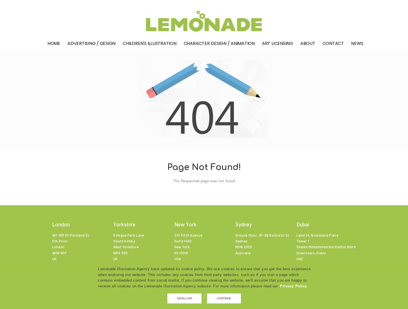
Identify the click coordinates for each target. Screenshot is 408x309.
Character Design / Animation (219, 43)
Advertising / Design (91, 43)
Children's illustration (149, 43)
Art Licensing (277, 43)
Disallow (184, 298)
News (357, 43)
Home (53, 43)
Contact (333, 43)
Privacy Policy (293, 286)
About (307, 43)
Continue (224, 298)
